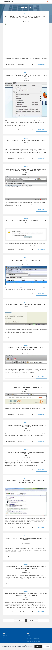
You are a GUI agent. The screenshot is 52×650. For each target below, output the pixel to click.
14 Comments (21, 209)
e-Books (28, 635)
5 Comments (21, 158)
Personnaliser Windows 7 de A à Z (33, 638)
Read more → (41, 64)
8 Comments (21, 376)
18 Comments (21, 293)
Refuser (47, 646)
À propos (5, 635)
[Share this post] (30, 65)
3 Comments (21, 64)
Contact (4, 637)
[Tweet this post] (32, 65)
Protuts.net (8, 2)
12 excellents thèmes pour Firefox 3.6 (26, 387)
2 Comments (21, 129)
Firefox (26, 72)
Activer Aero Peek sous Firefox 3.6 (26, 260)
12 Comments (21, 527)
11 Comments (21, 469)
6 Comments (21, 337)
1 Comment (21, 556)
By (11, 64)
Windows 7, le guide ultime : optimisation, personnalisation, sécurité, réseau (35, 641)
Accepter (38, 646)
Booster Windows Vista (31, 636)
